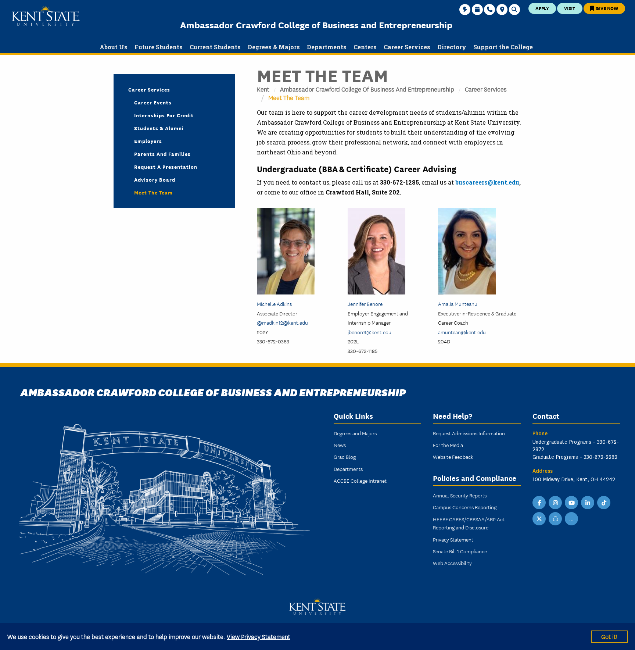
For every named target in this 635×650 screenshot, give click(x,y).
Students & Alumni (159, 128)
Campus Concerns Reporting (464, 507)
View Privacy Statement (258, 636)
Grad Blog (345, 457)
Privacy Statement (453, 539)
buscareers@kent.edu (487, 182)
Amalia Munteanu (457, 304)
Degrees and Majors (355, 433)
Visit (569, 8)
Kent (263, 88)
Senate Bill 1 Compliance (460, 551)
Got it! (609, 636)
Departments (348, 469)
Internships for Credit (164, 115)
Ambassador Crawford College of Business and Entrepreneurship (316, 24)
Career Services (486, 88)
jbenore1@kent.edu (369, 332)
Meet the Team (153, 192)
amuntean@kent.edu (462, 332)
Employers (148, 141)
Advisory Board (154, 179)
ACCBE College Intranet (360, 480)
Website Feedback (453, 457)
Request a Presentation (165, 166)
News (340, 445)
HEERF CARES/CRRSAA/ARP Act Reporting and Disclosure (469, 523)
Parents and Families (162, 153)
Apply (542, 8)
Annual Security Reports (460, 495)
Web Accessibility (452, 563)
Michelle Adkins (274, 304)
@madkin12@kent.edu (282, 322)
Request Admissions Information (469, 433)
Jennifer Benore (365, 304)
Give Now (606, 8)
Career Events (153, 102)
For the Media (448, 445)
